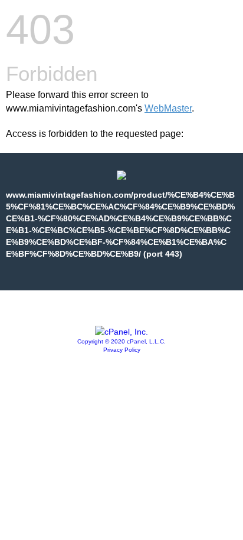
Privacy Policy (121, 349)
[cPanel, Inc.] (121, 331)
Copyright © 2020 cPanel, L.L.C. (121, 341)
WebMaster (168, 108)
